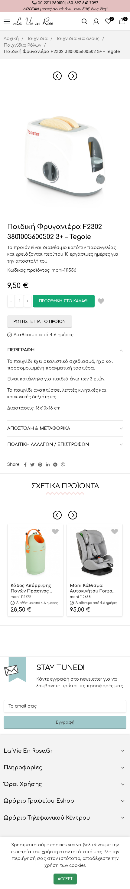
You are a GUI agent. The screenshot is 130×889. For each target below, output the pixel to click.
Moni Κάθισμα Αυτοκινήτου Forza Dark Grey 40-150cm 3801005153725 (91, 588)
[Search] (84, 21)
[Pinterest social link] (40, 465)
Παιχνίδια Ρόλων (23, 45)
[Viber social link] (63, 465)
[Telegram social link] (55, 465)
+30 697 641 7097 (82, 3)
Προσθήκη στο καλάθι (64, 301)
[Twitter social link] (32, 465)
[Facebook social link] (25, 465)
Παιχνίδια (37, 38)
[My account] (96, 21)
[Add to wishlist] (55, 531)
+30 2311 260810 (50, 3)
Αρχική (12, 38)
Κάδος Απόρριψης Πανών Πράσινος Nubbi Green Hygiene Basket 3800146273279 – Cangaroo (35, 588)
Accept (65, 879)
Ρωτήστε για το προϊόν (40, 322)
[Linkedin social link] (47, 465)
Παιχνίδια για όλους (77, 38)
